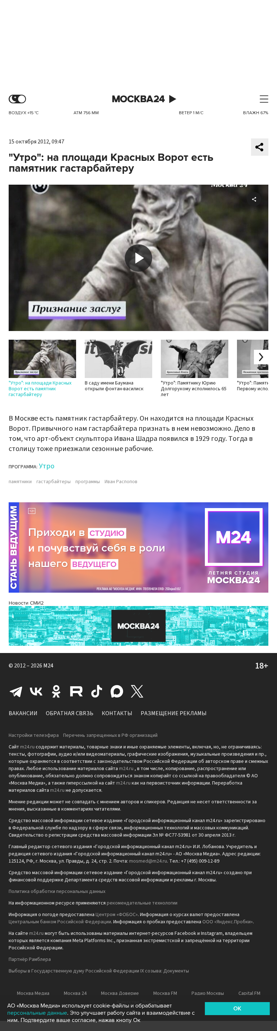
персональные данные (37, 1013)
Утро (46, 466)
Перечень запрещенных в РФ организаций (110, 735)
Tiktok (96, 691)
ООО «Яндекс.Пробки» (227, 921)
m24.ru (27, 747)
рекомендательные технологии (142, 903)
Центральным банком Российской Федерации (60, 921)
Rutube (76, 691)
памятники (20, 481)
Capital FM (249, 993)
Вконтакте (36, 691)
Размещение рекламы (174, 713)
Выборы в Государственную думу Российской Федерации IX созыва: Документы (99, 971)
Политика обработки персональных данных (57, 891)
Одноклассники (56, 691)
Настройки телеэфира (34, 735)
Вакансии (23, 713)
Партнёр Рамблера (30, 959)
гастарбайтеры (53, 481)
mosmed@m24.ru (148, 861)
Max (117, 691)
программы (87, 481)
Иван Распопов (121, 481)
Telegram (16, 691)
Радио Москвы (208, 993)
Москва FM (165, 993)
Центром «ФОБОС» (117, 914)
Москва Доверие (120, 993)
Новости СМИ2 (26, 603)
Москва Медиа (33, 993)
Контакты (117, 713)
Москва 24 (138, 99)
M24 (48, 666)
